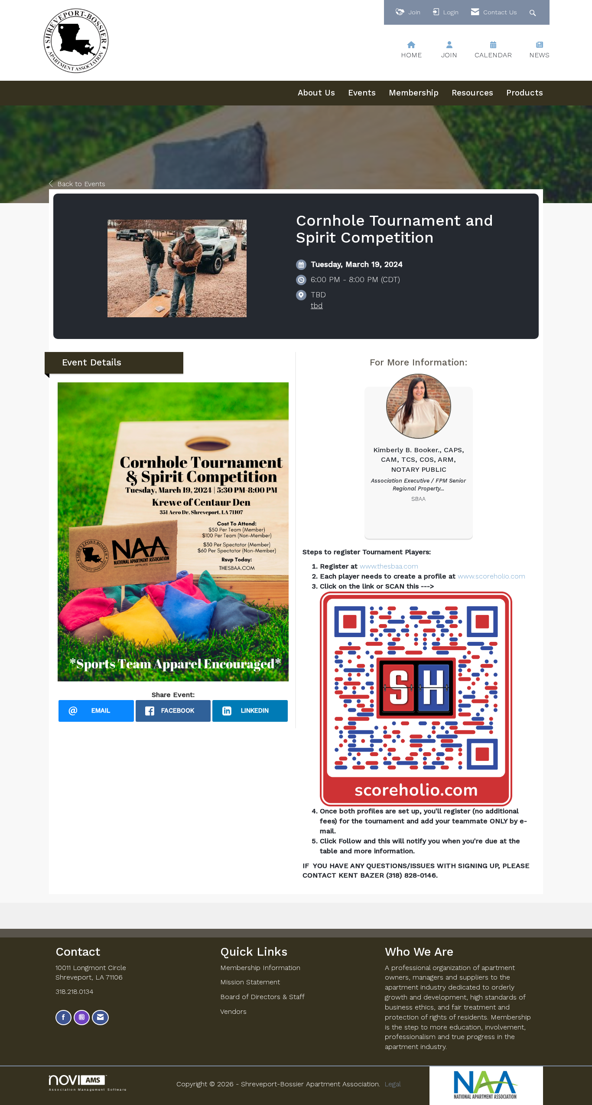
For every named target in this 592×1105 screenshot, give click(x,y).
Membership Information (260, 968)
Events (362, 93)
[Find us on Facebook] (63, 1017)
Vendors (233, 1011)
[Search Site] (534, 12)
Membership (414, 93)
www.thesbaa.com (389, 566)
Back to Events (81, 184)
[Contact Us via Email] (100, 1017)
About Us (316, 93)
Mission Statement (250, 982)
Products (524, 93)
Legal (392, 1084)
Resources (472, 93)
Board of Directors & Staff (262, 997)
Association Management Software (88, 1089)
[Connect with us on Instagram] (82, 1017)
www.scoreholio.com (491, 576)
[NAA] (486, 1085)
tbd (317, 305)
